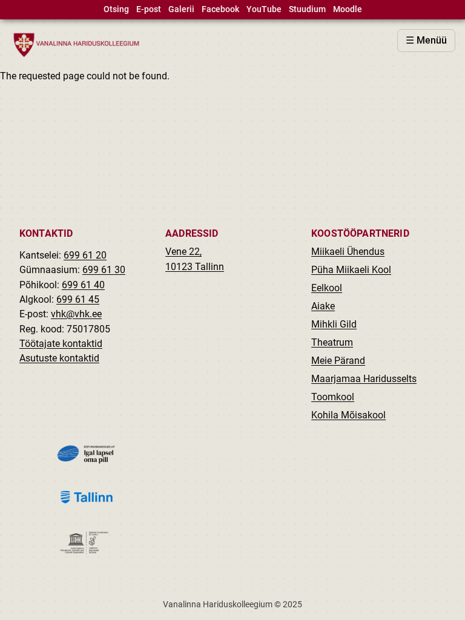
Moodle (347, 9)
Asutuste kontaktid (59, 358)
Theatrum (332, 342)
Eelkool (326, 288)
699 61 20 (85, 255)
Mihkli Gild (334, 324)
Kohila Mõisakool (348, 415)
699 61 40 (83, 285)
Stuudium (307, 9)
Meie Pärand (338, 360)
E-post (148, 9)
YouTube (264, 9)
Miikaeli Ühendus (347, 251)
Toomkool (332, 397)
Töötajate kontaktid (60, 343)
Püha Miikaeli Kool (351, 269)
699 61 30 (103, 269)
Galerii (181, 9)
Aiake (323, 306)
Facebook (220, 9)
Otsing (116, 9)
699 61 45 (77, 299)
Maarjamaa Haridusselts (364, 378)
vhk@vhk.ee (76, 314)
